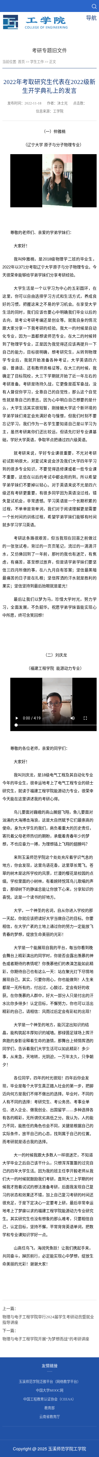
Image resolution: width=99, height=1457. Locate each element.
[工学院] (38, 28)
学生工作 (37, 62)
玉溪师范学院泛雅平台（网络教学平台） (50, 1382)
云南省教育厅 (49, 1417)
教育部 (49, 1408)
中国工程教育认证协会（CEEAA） (49, 1399)
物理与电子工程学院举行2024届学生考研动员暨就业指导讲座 (48, 1320)
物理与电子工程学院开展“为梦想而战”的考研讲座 (45, 1339)
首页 (21, 62)
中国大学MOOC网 (49, 1390)
